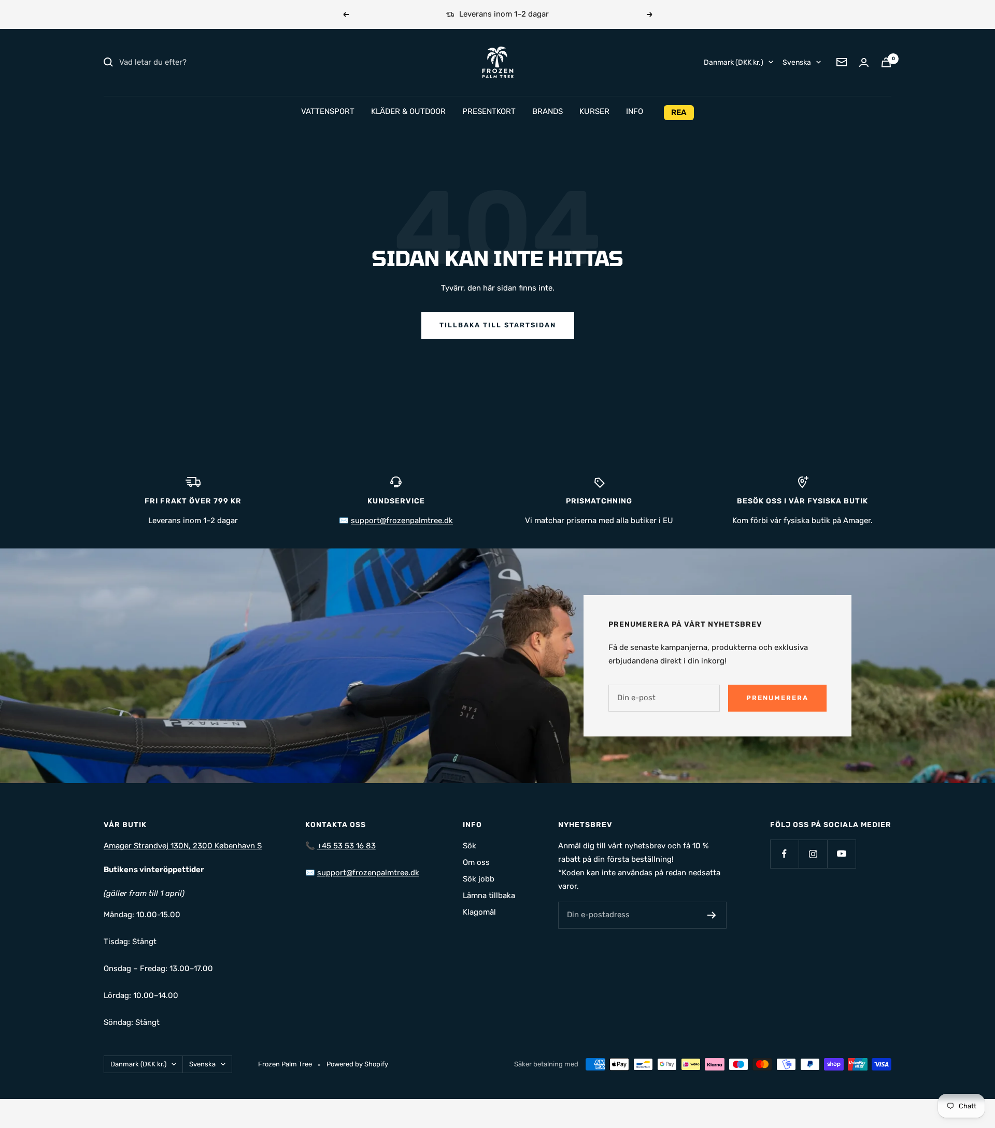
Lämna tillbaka (489, 895)
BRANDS (547, 111)
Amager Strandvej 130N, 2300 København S (183, 845)
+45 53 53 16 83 (346, 845)
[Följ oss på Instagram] (813, 854)
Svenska (797, 61)
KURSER (594, 111)
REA (679, 112)
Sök (469, 845)
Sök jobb (478, 879)
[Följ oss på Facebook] (784, 854)
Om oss (476, 862)
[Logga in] (864, 62)
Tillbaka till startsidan (497, 325)
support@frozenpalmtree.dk (402, 520)
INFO (634, 111)
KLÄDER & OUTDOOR (408, 111)
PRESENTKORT (489, 111)
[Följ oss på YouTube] (841, 854)
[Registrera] (711, 915)
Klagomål (479, 912)
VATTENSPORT (327, 111)
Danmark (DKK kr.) (733, 61)
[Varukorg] (886, 62)
